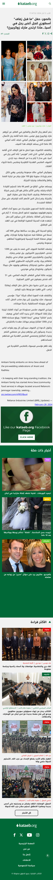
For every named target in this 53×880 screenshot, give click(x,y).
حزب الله (48, 755)
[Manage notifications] (48, 855)
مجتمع (47, 499)
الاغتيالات (22, 800)
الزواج (49, 125)
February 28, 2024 (43, 404)
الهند (23, 125)
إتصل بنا (26, 854)
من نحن (26, 849)
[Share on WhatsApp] (48, 34)
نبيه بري (38, 663)
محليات (46, 629)
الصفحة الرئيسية (26, 843)
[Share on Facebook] (42, 34)
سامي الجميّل (46, 800)
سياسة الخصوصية (26, 865)
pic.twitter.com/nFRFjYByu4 (14, 394)
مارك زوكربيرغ (40, 125)
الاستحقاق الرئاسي (9, 708)
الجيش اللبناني (26, 755)
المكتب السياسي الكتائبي (42, 708)
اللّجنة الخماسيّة (28, 663)
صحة (47, 459)
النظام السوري (38, 755)
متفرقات (46, 541)
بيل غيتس (30, 125)
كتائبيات (46, 674)
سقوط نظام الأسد (24, 708)
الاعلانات (26, 860)
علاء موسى (47, 663)
